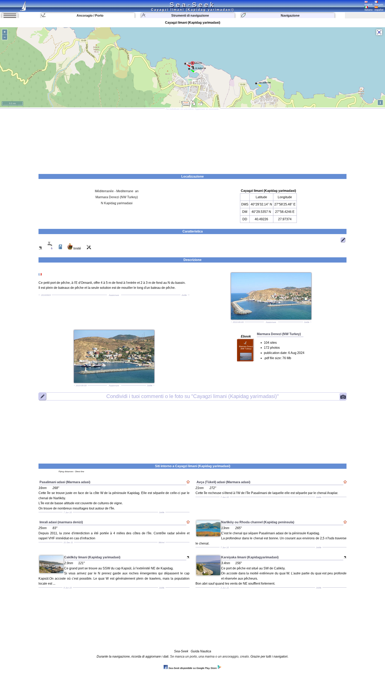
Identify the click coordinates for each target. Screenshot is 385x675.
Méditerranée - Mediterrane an (117, 191)
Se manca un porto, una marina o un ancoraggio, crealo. (210, 656)
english (369, 4)
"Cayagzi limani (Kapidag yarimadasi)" (192, 396)
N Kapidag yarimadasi (117, 203)
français (379, 4)
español (379, 9)
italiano (369, 9)
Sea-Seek (192, 4)
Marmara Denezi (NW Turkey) (116, 197)
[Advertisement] (192, 140)
